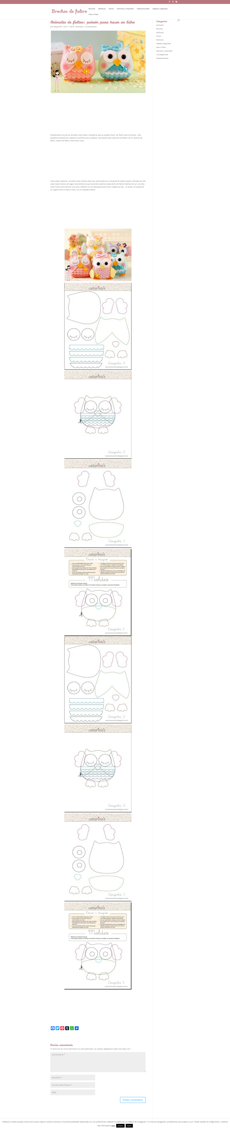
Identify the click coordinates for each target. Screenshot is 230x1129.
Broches (92, 9)
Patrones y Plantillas (125, 9)
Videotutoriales (143, 9)
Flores (111, 9)
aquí (113, 1125)
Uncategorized (162, 54)
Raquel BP (58, 26)
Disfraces (160, 32)
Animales (79, 26)
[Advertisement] (98, 115)
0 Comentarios (91, 26)
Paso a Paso (93, 14)
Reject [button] (129, 1126)
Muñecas (102, 9)
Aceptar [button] (120, 1126)
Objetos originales (160, 9)
